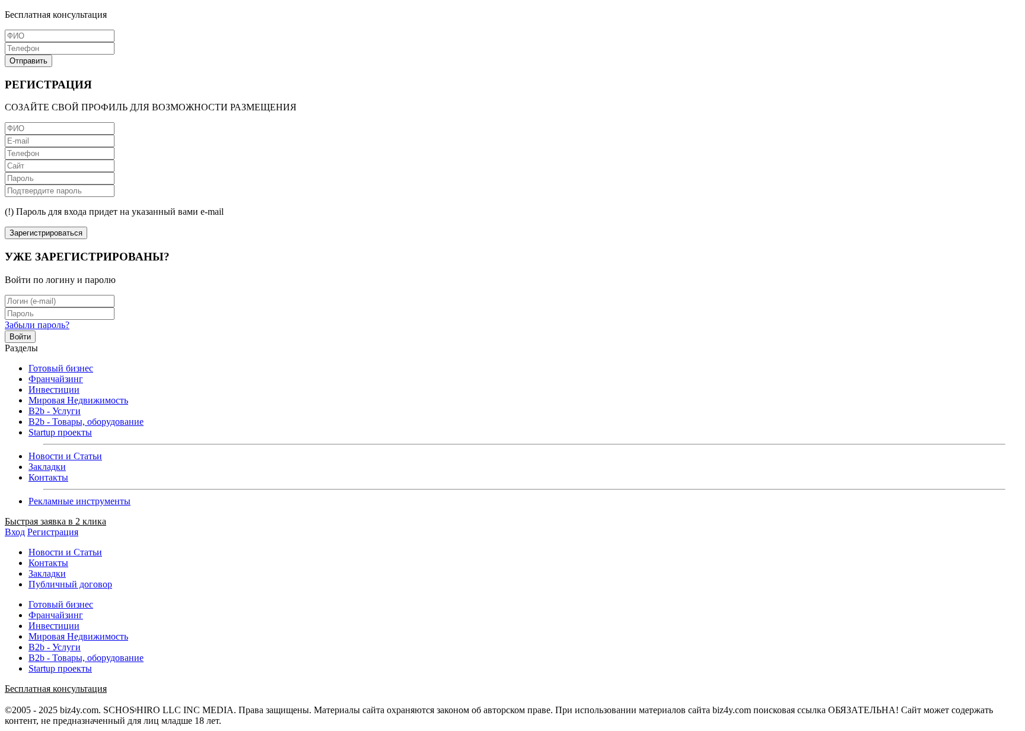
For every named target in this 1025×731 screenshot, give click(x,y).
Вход (15, 532)
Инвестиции (53, 389)
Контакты (48, 477)
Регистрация (52, 532)
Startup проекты (60, 432)
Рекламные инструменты (79, 501)
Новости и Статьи (65, 456)
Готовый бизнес (60, 368)
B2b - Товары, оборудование (86, 422)
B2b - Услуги (54, 411)
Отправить (28, 60)
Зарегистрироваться (45, 232)
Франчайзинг (55, 379)
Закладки (47, 467)
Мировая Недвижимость (78, 400)
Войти (20, 336)
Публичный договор (70, 584)
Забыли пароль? (37, 325)
